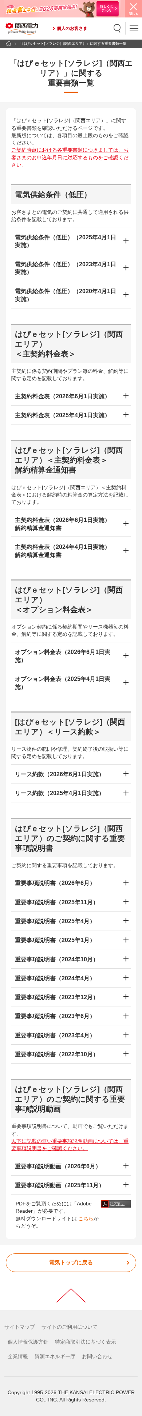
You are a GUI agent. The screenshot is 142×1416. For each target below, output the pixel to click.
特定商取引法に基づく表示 (85, 1342)
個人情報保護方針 (28, 1342)
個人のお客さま (72, 28)
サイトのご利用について (70, 1327)
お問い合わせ (97, 1356)
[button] (117, 28)
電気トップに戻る (71, 1262)
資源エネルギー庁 (55, 1356)
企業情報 (18, 1356)
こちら (86, 1218)
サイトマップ (19, 1327)
